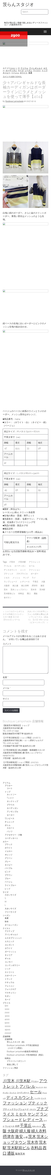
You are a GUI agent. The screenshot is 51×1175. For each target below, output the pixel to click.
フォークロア (10, 989)
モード (7, 999)
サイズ (21, 70)
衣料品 (21, 593)
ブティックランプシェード (16, 1109)
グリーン (8, 858)
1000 (7, 1009)
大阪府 (7, 585)
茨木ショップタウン (19, 589)
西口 (29, 593)
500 (6, 1006)
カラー (5, 842)
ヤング (26, 578)
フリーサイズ (10, 912)
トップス (37, 1098)
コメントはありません (12, 76)
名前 (5, 677)
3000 (7, 1016)
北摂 (17, 1126)
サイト (6, 698)
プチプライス (22, 574)
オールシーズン (11, 925)
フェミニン (9, 986)
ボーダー (34, 574)
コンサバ (8, 962)
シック (7, 969)
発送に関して (12, 1064)
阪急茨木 (20, 1153)
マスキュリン (10, 993)
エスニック (9, 941)
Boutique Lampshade (14, 101)
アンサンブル (12, 811)
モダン (7, 996)
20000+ (8, 1033)
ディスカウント (10, 570)
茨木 (6, 589)
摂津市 (35, 585)
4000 (7, 1019)
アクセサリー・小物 (13, 835)
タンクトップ (12, 801)
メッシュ (16, 578)
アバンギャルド (35, 68)
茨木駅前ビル (9, 593)
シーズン (28, 70)
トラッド (8, 979)
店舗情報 (6, 1036)
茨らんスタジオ (18, 4)
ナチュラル (9, 982)
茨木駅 (42, 589)
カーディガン (11, 70)
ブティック (8, 574)
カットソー (11, 794)
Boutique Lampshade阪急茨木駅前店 (22, 1051)
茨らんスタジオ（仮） (16, 1042)
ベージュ (15, 73)
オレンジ (8, 855)
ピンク (7, 872)
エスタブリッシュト (13, 938)
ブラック (8, 844)
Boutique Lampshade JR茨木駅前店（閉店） (26, 1055)
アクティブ (9, 931)
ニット (23, 570)
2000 (12, 68)
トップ (44, 70)
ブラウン (8, 875)
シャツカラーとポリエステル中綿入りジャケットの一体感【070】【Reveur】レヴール (13, 615)
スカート (10, 828)
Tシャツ (10, 798)
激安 (42, 585)
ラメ (34, 578)
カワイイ (8, 948)
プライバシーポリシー (16, 1061)
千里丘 (35, 582)
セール (32, 566)
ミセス (7, 578)
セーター (10, 815)
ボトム (7, 825)
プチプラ (32, 1109)
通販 (36, 593)
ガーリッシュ (10, 952)
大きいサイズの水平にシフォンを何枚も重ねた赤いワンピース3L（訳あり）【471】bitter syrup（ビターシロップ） (37, 616)
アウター (8, 785)
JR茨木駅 (22, 562)
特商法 (7, 1058)
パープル (8, 868)
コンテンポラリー (12, 965)
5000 (7, 1023)
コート (10, 788)
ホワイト (23, 73)
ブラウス (10, 805)
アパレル (7, 566)
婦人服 (15, 585)
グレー (7, 861)
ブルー (7, 878)
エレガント (9, 945)
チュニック (9, 822)
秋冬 (7, 921)
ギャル (7, 958)
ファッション (34, 570)
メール (6, 688)
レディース (25, 582)
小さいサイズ (10, 895)
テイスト (37, 70)
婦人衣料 (25, 585)
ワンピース (9, 818)
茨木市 (33, 589)
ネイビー (6, 73)
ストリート (9, 972)
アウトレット (34, 562)
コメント (7, 643)
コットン (12, 1093)
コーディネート (11, 838)
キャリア (8, 955)
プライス (6, 1003)
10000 (7, 1026)
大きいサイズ (10, 908)
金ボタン (7, 597)
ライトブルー (10, 885)
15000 (7, 1030)
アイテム (24, 68)
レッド (7, 889)
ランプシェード (10, 582)
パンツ (10, 831)
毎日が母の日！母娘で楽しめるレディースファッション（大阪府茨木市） (26, 24)
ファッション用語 (10, 1068)
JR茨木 (12, 562)
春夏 (30, 73)
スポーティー (10, 975)
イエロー (8, 851)
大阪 (43, 582)
